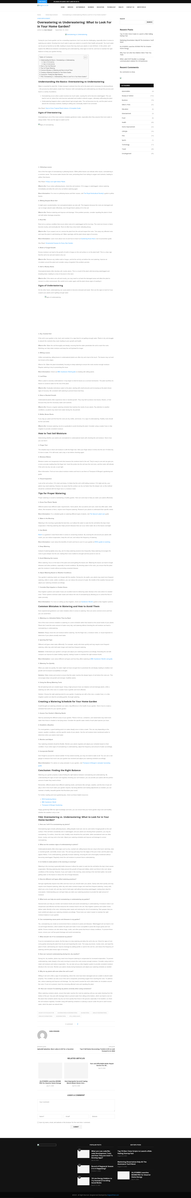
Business (91, 7)
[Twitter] (42, 1155)
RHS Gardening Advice (49, 799)
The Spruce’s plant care (97, 514)
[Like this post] (79, 1024)
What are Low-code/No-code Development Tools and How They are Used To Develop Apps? (102, 1154)
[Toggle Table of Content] (84, 57)
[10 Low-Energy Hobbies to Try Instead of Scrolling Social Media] (83, 1181)
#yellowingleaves (74, 1016)
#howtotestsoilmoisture (46, 1013)
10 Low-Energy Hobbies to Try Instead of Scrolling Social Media (101, 1180)
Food (138, 118)
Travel (138, 149)
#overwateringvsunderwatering (67, 1013)
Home (63, 7)
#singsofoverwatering (46, 1016)
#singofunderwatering (100, 1013)
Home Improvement (52, 15)
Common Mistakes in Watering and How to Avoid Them (57, 70)
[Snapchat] (54, 1155)
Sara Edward (48, 30)
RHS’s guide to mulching (102, 542)
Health (121, 7)
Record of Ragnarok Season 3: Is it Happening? (102, 1167)
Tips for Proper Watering (48, 68)
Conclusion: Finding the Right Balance (52, 74)
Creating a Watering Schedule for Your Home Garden (56, 72)
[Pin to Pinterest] (85, 1024)
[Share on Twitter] (83, 1024)
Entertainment (138, 113)
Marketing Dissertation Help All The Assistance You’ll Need (132, 1163)
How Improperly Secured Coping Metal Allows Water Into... (76, 1082)
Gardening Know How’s (88, 238)
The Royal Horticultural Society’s (94, 193)
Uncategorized (138, 153)
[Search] (153, 7)
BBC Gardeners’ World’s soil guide (101, 659)
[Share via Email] (87, 1024)
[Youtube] (51, 1155)
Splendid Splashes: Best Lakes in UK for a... (68, 1)
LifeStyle (138, 131)
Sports (138, 140)
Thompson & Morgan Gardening (52, 805)
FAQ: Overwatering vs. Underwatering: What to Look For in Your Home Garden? (64, 76)
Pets (138, 136)
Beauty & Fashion (138, 96)
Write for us (141, 7)
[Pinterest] (48, 1155)
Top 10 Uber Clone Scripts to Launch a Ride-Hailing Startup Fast (135, 1152)
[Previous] (49, 1)
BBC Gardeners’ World (49, 802)
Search (122, 19)
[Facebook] (38, 1155)
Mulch (40, 534)
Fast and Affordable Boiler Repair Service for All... (102, 1064)
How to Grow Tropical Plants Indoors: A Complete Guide (63, 108)
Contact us (130, 7)
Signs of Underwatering (49, 64)
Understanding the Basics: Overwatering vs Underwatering (57, 60)
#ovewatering (85, 1013)
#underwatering (61, 1016)
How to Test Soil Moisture (48, 66)
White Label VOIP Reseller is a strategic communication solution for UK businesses (134, 60)
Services (70, 7)
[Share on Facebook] (81, 1024)
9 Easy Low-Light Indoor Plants (55, 181)
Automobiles (80, 7)
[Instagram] (45, 1155)
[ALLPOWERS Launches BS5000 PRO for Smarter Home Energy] (50, 1071)
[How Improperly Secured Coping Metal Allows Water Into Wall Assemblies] (76, 1071)
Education (100, 7)
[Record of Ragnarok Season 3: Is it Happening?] (83, 1169)
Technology (111, 7)
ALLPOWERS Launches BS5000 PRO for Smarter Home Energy (50, 1082)
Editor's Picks (138, 105)
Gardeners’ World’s (87, 602)
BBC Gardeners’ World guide (67, 372)
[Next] (52, 1)
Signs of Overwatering (48, 62)
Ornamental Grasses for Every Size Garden (59, 243)
